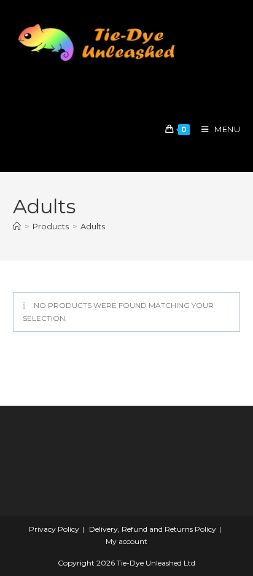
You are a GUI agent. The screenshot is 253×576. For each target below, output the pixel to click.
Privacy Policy (54, 529)
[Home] (17, 226)
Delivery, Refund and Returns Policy (152, 529)
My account (126, 541)
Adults (92, 226)
